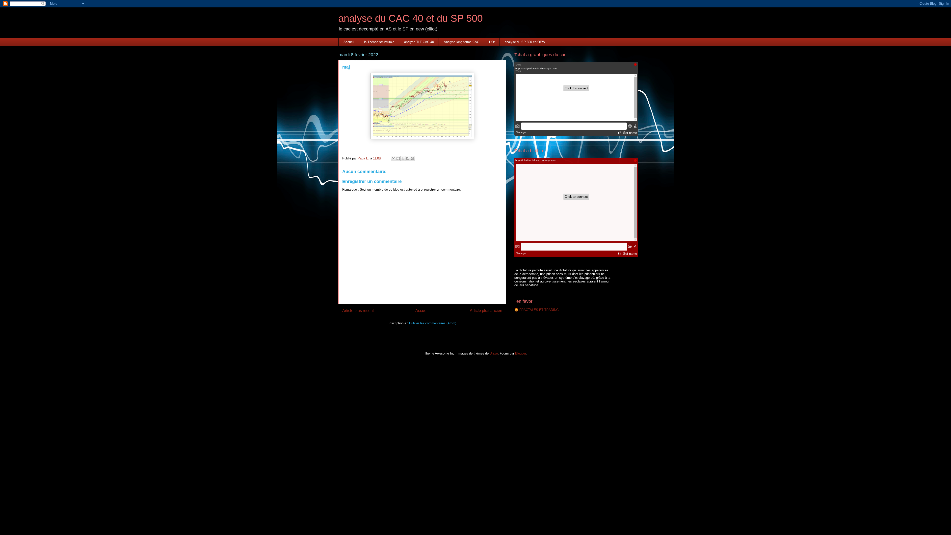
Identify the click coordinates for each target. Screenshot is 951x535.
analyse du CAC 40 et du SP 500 (410, 18)
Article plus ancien (486, 310)
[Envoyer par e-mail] (393, 158)
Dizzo (494, 353)
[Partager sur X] (402, 158)
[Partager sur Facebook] (407, 158)
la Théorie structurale (379, 42)
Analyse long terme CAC (461, 42)
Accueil (348, 42)
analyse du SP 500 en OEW (525, 42)
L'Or (492, 42)
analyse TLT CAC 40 (419, 42)
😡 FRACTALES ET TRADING (536, 310)
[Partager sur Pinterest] (412, 158)
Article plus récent (358, 310)
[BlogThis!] (398, 158)
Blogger (520, 353)
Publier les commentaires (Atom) (432, 323)
